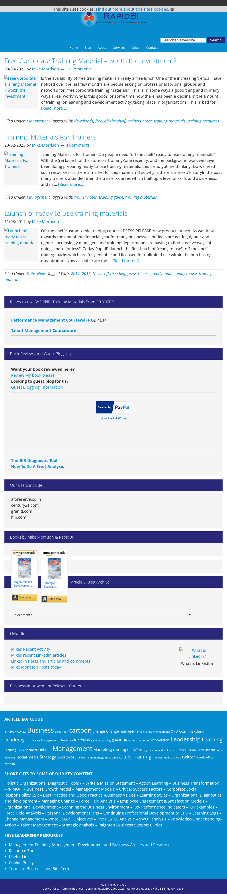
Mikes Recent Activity (30, 649)
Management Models (95, 789)
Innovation (160, 740)
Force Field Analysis (97, 801)
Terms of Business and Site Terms (40, 868)
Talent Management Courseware (43, 322)
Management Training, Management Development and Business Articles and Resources (90, 844)
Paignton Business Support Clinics (130, 825)
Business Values (120, 795)
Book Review (17, 731)
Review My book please (33, 375)
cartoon (80, 730)
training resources (203, 121)
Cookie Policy (21, 862)
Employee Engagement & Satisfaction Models (162, 801)
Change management (124, 731)
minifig (119, 749)
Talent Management (39, 825)
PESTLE (182, 750)
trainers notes (139, 121)
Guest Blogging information (37, 387)
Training (142, 756)
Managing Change (58, 801)
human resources (139, 740)
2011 (75, 273)
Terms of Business (72, 888)
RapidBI (113, 19)
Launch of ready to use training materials (65, 213)
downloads (83, 121)
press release (139, 273)
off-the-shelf (114, 121)
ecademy (14, 739)
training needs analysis (167, 757)
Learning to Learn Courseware (41, 333)
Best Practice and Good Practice (73, 795)
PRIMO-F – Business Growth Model (38, 789)
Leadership (185, 739)
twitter (188, 757)
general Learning (101, 740)
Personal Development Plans (72, 813)
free (98, 121)
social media (28, 757)
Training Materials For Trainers (50, 137)
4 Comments (78, 145)
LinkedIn (44, 749)
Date (31, 273)
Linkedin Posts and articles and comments (50, 661)
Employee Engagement (43, 740)
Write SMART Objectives (70, 819)
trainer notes (85, 197)
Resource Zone (23, 850)
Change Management (24, 819)
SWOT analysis (75, 757)
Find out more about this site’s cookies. (132, 9)
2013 (86, 273)
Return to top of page (113, 884)
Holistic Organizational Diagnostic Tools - (42, 783)
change (99, 731)
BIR (6, 731)
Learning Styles (154, 795)
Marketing (102, 749)
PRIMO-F (193, 750)
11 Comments (79, 69)
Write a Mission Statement (110, 783)
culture (199, 731)
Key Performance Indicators (159, 807)
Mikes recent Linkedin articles (38, 655)
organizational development (160, 750)
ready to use (186, 273)
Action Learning (153, 783)
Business (40, 730)
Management (38, 121)
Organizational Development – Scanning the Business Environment (66, 807)
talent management (98, 757)
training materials (170, 121)
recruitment (207, 750)
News (42, 273)
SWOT (61, 757)
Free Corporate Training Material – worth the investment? (90, 60)
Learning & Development (20, 750)
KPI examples (201, 807)
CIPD (174, 731)
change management (156, 731)
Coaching (186, 731)
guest (116, 740)
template (117, 757)
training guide (111, 197)
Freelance (67, 740)
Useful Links (20, 856)
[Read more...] (54, 108)
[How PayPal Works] (113, 412)
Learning (212, 739)
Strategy (48, 757)
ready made (163, 273)
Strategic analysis (78, 825)
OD (129, 750)
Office (137, 749)
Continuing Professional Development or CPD (145, 813)
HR (124, 740)
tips (127, 756)
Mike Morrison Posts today (36, 667)
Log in (180, 888)
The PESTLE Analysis (116, 819)
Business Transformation (195, 783)
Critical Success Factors (140, 789)
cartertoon (61, 731)
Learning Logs (205, 813)
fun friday (82, 740)
